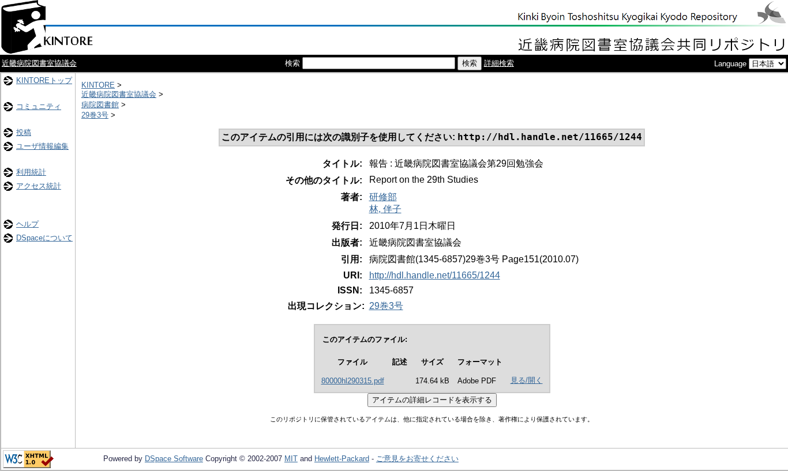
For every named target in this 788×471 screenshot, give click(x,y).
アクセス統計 (38, 186)
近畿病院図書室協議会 (39, 63)
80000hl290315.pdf (352, 380)
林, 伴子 (385, 209)
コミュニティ (38, 106)
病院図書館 (100, 104)
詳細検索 (499, 63)
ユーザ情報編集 (42, 146)
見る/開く (527, 380)
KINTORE (98, 85)
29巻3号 (94, 115)
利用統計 (31, 172)
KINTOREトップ (44, 80)
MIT (291, 458)
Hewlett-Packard (341, 458)
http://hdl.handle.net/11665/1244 (434, 275)
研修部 (383, 197)
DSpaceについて (44, 237)
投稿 (23, 132)
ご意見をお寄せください (417, 458)
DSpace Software (174, 458)
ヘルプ (27, 224)
